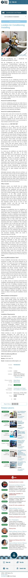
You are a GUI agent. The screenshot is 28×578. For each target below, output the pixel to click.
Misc (10, 519)
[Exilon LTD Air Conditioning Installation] (13, 443)
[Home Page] (4, 2)
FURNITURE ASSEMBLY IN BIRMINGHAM (16, 494)
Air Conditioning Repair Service (22, 412)
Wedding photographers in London (17, 516)
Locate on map (18, 377)
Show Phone (17, 380)
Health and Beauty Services (15, 508)
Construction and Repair (20, 388)
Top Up (21, 562)
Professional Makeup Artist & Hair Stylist (17, 540)
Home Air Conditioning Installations (21, 422)
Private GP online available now (17, 505)
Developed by (4, 576)
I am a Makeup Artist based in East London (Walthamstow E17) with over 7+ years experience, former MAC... (17, 535)
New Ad (7, 562)
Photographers (15, 519)
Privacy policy (4, 574)
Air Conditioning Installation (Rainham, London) (22, 463)
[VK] (17, 404)
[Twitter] (15, 404)
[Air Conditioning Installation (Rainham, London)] (13, 464)
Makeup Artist (12, 528)
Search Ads (21, 568)
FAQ (7, 568)
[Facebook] (13, 404)
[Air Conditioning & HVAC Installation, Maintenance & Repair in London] (13, 453)
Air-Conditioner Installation (20, 389)
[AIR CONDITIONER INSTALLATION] (13, 433)
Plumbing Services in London (16, 482)
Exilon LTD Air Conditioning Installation (21, 441)
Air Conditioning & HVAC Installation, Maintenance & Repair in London (22, 453)
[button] (14, 555)
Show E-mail (17, 381)
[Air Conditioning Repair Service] (13, 414)
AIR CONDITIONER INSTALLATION (21, 432)
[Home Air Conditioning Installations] (13, 424)
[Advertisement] (14, 7)
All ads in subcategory (14, 21)
